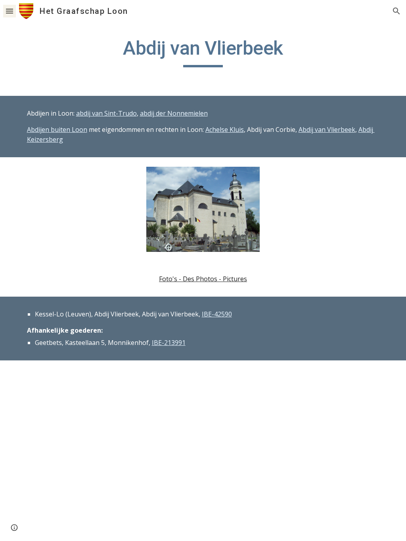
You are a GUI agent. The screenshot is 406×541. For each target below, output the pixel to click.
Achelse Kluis (224, 129)
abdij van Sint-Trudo (106, 113)
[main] (203, 51)
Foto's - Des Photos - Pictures (203, 278)
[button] (9, 11)
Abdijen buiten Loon (57, 129)
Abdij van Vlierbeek (327, 129)
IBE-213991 (169, 342)
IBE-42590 (217, 314)
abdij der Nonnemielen (174, 113)
